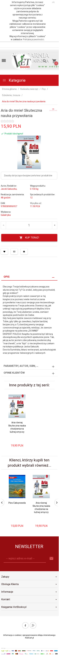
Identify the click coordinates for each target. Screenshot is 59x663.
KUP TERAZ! (32, 237)
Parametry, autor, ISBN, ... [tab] (21, 365)
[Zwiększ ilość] (54, 225)
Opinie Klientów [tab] (14, 372)
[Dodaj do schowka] (4, 251)
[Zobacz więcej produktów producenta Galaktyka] (53, 109)
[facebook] (25, 625)
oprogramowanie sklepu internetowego (39, 635)
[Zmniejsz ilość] (3, 225)
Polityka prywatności (33, 39)
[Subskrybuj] (51, 558)
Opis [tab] (7, 276)
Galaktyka (6, 215)
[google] (33, 625)
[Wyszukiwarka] (43, 61)
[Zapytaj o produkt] (14, 251)
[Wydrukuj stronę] (24, 251)
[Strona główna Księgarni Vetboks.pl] (22, 61)
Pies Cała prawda (17, 503)
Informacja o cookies (12, 635)
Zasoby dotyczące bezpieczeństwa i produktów (28, 175)
